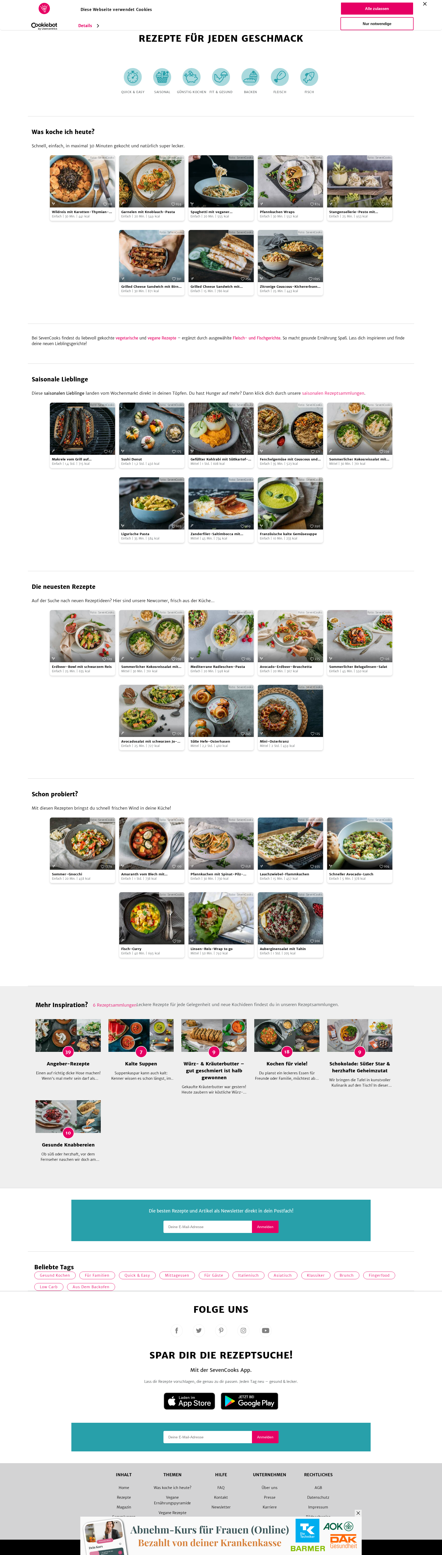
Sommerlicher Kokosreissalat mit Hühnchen (357, 459)
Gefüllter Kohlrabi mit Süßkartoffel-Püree (219, 459)
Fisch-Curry (131, 949)
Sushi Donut (131, 459)
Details (85, 25)
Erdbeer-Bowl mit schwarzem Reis (82, 667)
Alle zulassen (377, 8)
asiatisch (283, 1275)
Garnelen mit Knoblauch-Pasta (148, 212)
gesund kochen (55, 1275)
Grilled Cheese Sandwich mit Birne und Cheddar (151, 286)
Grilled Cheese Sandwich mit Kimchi (215, 286)
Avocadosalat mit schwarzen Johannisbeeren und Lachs (149, 741)
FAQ (221, 1487)
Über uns (270, 1487)
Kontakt (221, 1497)
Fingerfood (379, 1275)
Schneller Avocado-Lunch (351, 874)
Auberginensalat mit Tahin (283, 949)
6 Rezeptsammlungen (115, 1005)
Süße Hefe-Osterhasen (210, 741)
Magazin (124, 1507)
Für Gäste (213, 1275)
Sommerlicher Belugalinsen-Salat (358, 667)
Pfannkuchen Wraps (277, 212)
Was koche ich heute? (172, 1487)
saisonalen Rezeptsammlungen (333, 393)
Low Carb (49, 1287)
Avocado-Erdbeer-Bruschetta (286, 667)
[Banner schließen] (425, 4)
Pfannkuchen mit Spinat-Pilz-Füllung (217, 874)
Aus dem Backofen (91, 1287)
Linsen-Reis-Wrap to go (212, 949)
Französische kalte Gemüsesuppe (288, 534)
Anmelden (265, 1227)
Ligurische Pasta (135, 534)
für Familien (97, 1275)
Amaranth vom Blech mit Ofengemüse (142, 874)
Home (124, 1487)
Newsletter (221, 1507)
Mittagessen (177, 1275)
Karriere (270, 1507)
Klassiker (316, 1275)
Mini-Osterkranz (274, 741)
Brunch (347, 1275)
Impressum (318, 1507)
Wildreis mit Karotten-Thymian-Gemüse (80, 212)
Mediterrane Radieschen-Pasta (218, 667)
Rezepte (124, 1497)
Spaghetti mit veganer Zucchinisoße (210, 212)
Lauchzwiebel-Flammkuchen (284, 874)
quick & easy (137, 1275)
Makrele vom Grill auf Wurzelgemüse (70, 459)
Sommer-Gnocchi (67, 874)
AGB (318, 1487)
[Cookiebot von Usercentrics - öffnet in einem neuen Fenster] (44, 26)
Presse (269, 1497)
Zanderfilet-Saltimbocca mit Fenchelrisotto (215, 534)
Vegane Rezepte (172, 1512)
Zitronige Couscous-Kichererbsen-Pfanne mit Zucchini (290, 286)
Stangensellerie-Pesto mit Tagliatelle (352, 212)
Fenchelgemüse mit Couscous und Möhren (289, 459)
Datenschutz (318, 1497)
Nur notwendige (377, 23)
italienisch (248, 1275)
